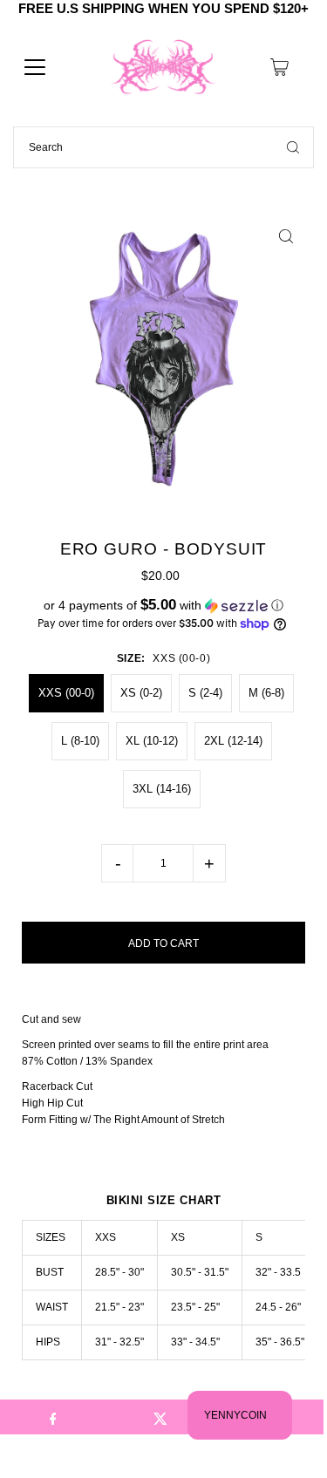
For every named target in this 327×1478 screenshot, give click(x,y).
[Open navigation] (35, 67)
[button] (163, 605)
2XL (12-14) (233, 740)
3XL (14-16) (162, 788)
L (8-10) (80, 740)
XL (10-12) (152, 740)
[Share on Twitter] (160, 1417)
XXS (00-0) (66, 692)
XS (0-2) (141, 692)
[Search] (293, 147)
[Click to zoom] (285, 236)
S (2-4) (205, 692)
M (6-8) (266, 692)
